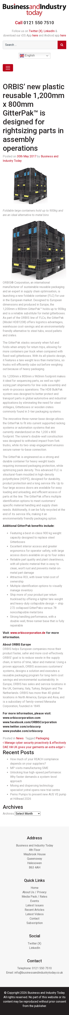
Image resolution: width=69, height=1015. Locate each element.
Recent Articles (34, 910)
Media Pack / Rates (34, 896)
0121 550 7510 (42, 968)
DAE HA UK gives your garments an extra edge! (33, 747)
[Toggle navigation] (8, 67)
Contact (34, 918)
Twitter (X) (35, 31)
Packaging (42, 738)
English (29, 55)
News (20, 738)
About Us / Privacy (34, 892)
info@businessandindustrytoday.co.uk (38, 972)
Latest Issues (35, 905)
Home (34, 888)
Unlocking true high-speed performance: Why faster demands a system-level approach (35, 777)
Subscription (34, 923)
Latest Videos (34, 914)
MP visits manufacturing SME (29, 768)
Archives (8, 813)
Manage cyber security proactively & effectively (35, 742)
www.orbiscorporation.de (27, 633)
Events (34, 901)
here (35, 35)
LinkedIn (49, 31)
